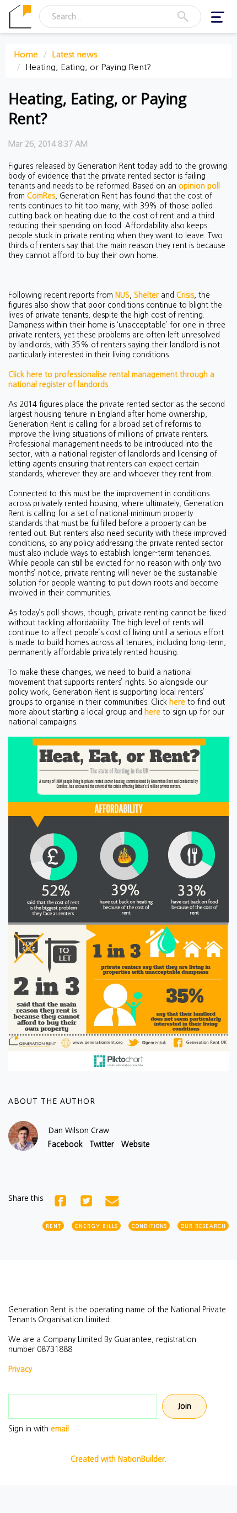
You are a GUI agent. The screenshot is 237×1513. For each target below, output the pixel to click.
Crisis (185, 295)
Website (135, 1144)
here (177, 702)
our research (203, 1226)
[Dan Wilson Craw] (23, 1136)
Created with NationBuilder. (118, 1459)
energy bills (96, 1226)
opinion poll (199, 186)
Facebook (65, 1144)
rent (53, 1226)
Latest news (74, 54)
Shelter (146, 295)
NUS (122, 295)
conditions (149, 1226)
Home (26, 54)
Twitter (102, 1144)
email (60, 1428)
